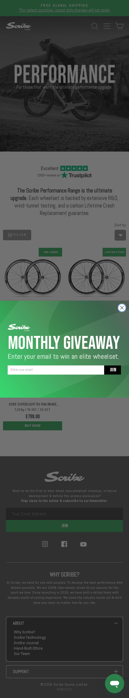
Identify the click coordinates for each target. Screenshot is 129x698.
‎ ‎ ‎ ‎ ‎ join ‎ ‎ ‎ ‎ (112, 370)
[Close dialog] (122, 308)
